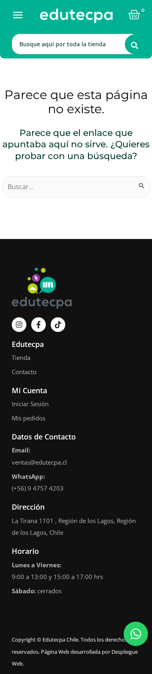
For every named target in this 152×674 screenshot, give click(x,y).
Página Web (55, 651)
